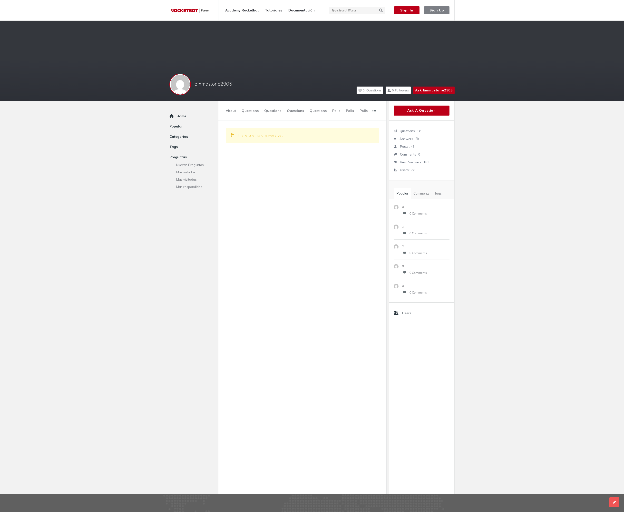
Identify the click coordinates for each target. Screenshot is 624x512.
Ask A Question (421, 110)
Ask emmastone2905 (434, 90)
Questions (372, 90)
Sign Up (436, 10)
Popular (402, 193)
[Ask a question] (614, 502)
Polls (336, 110)
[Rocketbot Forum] (193, 10)
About (231, 110)
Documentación (301, 10)
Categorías (178, 136)
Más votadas (185, 172)
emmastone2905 (213, 84)
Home (181, 116)
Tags (438, 193)
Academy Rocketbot (242, 10)
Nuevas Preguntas (190, 165)
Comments (421, 193)
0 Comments (418, 213)
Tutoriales (273, 10)
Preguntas (178, 157)
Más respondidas (189, 187)
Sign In (406, 10)
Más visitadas (186, 179)
